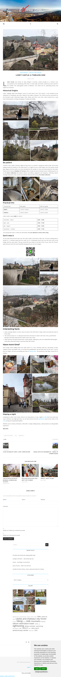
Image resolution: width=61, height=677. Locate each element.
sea (39, 623)
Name (5, 499)
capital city (44, 616)
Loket (45, 417)
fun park (14, 621)
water (29, 628)
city (15, 435)
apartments (41, 419)
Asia (5, 439)
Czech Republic (24, 72)
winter (25, 630)
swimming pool (16, 628)
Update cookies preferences (7, 676)
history (24, 621)
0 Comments (55, 439)
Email (23, 499)
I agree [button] (37, 668)
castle (14, 619)
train (20, 628)
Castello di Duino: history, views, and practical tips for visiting (28, 569)
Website (43, 499)
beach (35, 616)
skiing (27, 626)
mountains (35, 621)
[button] (16, 110)
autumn (32, 616)
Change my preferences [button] (41, 671)
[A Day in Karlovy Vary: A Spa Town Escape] (6, 445)
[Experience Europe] (30, 9)
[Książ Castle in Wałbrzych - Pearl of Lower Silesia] (55, 445)
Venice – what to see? (47, 478)
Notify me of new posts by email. (11, 535)
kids (28, 621)
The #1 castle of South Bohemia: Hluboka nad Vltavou (10, 480)
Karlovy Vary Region (35, 72)
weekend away (18, 630)
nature (15, 623)
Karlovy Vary (32, 351)
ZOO (35, 630)
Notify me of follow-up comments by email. (14, 530)
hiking (20, 621)
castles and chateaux (8, 435)
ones (4, 421)
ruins (36, 624)
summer (32, 626)
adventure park (16, 616)
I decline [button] (43, 668)
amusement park (22, 616)
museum (43, 621)
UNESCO (25, 628)
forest (43, 619)
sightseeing (21, 435)
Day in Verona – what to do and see (22, 565)
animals (28, 616)
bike (39, 616)
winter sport (31, 630)
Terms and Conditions (27, 673)
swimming (39, 626)
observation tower (26, 623)
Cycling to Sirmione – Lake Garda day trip (23, 558)
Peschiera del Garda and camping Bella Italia (24, 555)
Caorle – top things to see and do (21, 562)
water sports (35, 628)
